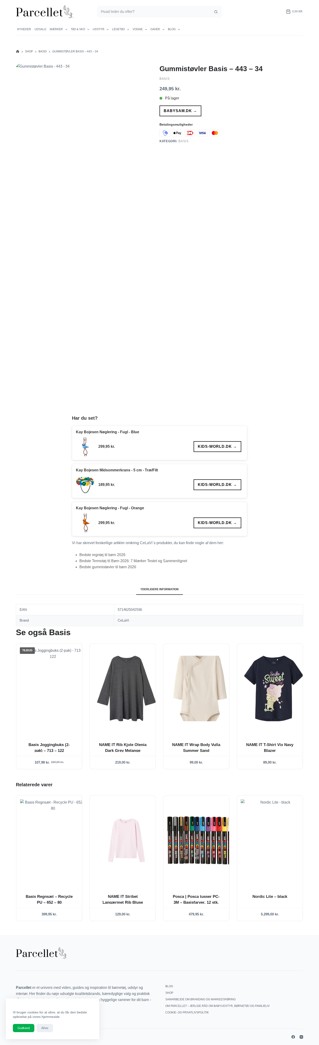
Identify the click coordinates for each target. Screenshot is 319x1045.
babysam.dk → (180, 111)
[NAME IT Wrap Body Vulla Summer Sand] (200, 689)
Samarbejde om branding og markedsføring (200, 999)
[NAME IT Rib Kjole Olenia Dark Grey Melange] (126, 689)
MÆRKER (56, 29)
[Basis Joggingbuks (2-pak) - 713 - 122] (53, 689)
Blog (172, 29)
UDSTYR (98, 29)
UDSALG (40, 29)
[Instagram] (301, 1037)
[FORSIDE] (17, 51)
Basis (165, 78)
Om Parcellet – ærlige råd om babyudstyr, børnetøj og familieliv (217, 1006)
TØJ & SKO (78, 29)
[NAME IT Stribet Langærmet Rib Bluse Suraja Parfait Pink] (126, 840)
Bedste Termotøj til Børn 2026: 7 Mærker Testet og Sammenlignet (133, 561)
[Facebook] (293, 1037)
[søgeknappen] (216, 11)
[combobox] (153, 12)
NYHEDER (24, 29)
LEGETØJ (118, 29)
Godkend (24, 1028)
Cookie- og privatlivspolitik (187, 1012)
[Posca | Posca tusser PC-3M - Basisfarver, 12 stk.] (200, 840)
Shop (169, 992)
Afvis (44, 1028)
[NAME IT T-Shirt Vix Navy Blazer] (273, 689)
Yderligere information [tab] (159, 589)
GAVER (155, 29)
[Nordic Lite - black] (273, 840)
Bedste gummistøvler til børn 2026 (107, 567)
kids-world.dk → (217, 446)
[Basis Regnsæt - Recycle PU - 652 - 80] (53, 840)
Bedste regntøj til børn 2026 (102, 555)
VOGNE (138, 29)
